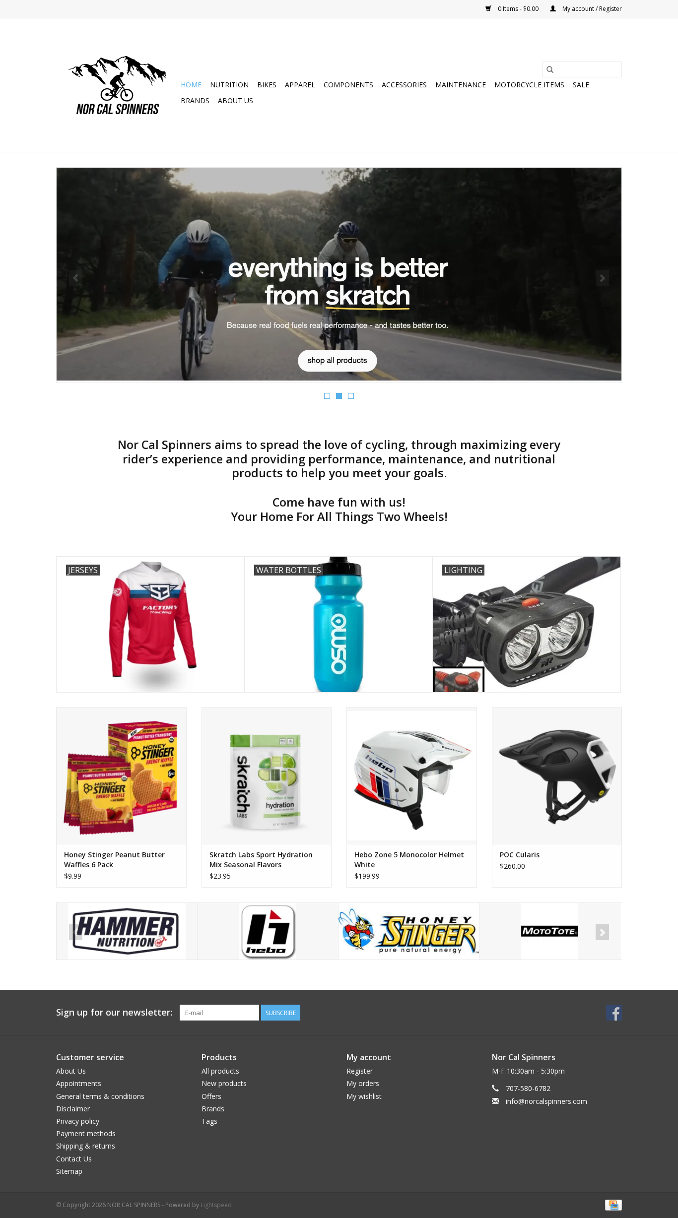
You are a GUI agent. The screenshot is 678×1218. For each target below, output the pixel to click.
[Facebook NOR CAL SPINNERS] (614, 1013)
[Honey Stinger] (268, 931)
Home (191, 84)
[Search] (549, 69)
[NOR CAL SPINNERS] (117, 85)
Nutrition (229, 84)
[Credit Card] (612, 1204)
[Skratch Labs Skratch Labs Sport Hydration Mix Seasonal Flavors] (267, 775)
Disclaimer (73, 1108)
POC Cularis (520, 854)
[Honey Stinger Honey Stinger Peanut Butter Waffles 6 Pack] (121, 775)
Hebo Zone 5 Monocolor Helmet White (409, 859)
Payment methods (86, 1133)
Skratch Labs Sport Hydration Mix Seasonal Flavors (261, 859)
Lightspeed (216, 1205)
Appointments (78, 1083)
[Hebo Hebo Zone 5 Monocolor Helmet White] (411, 775)
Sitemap (69, 1171)
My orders (362, 1083)
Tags (209, 1121)
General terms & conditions (100, 1096)
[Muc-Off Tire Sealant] (339, 258)
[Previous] (75, 278)
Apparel (300, 84)
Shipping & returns (85, 1146)
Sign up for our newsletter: (114, 1012)
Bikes (266, 84)
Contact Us (74, 1158)
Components (348, 84)
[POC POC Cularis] (557, 775)
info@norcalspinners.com (546, 1101)
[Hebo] (127, 931)
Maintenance (460, 84)
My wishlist (364, 1096)
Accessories (404, 84)
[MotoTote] (409, 931)
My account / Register (591, 8)
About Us (235, 100)
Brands (195, 100)
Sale (581, 84)
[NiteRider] (549, 931)
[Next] (602, 278)
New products (224, 1083)
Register (359, 1071)
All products (220, 1071)
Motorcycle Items (529, 84)
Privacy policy (77, 1121)
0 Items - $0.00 (518, 8)
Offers (211, 1096)
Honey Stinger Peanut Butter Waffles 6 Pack (114, 859)
